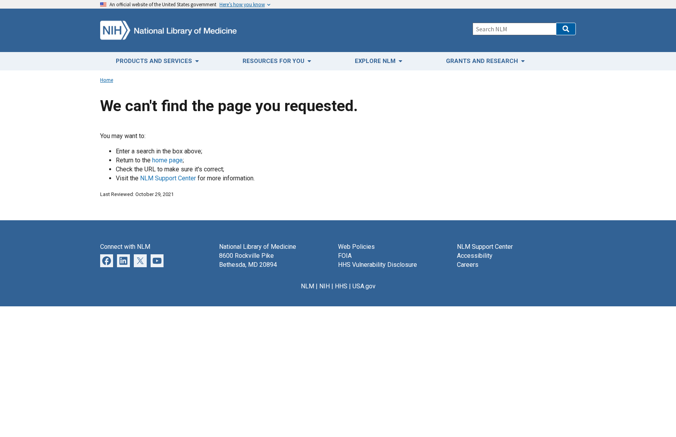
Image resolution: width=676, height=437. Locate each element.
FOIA (345, 255)
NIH (324, 286)
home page (167, 160)
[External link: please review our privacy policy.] (123, 260)
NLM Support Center (168, 178)
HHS (341, 286)
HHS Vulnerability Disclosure (377, 264)
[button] (566, 29)
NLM (307, 286)
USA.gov (364, 286)
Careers (467, 264)
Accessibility (475, 255)
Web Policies (356, 246)
